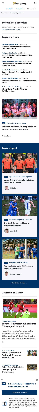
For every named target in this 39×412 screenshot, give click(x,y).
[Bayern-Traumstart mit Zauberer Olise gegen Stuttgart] (20, 308)
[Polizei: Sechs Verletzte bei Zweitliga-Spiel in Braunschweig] (32, 367)
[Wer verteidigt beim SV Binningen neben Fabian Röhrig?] (19, 248)
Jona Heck (13, 231)
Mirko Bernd (14, 188)
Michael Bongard (15, 274)
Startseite (4, 13)
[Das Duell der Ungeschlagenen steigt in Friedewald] (19, 205)
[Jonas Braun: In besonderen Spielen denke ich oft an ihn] (19, 162)
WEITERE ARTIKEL (18, 283)
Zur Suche (16, 30)
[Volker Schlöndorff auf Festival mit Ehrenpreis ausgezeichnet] (32, 353)
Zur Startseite (7, 30)
